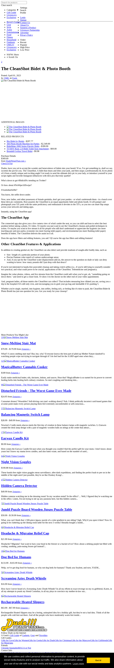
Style (9, 27)
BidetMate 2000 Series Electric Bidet (23, 146)
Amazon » (26, 349)
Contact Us (25, 22)
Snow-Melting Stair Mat (18, 343)
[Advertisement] (57, 101)
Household (11, 40)
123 (2, 361)
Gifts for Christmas (62, 640)
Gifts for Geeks (35, 640)
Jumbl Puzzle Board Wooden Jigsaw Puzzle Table (36, 509)
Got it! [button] (98, 660)
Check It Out (7, 163)
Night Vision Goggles (16, 462)
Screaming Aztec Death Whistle (23, 578)
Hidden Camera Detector (19, 485)
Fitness (10, 37)
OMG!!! (10, 45)
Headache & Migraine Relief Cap (25, 533)
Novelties (43, 635)
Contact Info (6, 650)
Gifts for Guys (7, 640)
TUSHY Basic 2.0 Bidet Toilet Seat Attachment (28, 149)
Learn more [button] (78, 663)
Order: (23, 40)
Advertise (24, 32)
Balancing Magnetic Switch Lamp (25, 414)
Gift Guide (11, 12)
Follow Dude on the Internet (13, 633)
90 (2, 385)
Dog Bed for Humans (16, 557)
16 (2, 551)
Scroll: (10, 57)
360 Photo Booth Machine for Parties (23, 144)
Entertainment (13, 32)
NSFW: (10, 54)
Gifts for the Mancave (80, 640)
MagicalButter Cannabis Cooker (24, 367)
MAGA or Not (24, 648)
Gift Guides (6, 638)
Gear (9, 25)
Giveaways (12, 15)
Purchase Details (8, 156)
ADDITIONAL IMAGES (12, 122)
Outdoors (11, 42)
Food (9, 35)
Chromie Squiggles (9, 648)
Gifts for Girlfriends (99, 640)
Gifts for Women (21, 640)
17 (2, 432)
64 (2, 456)
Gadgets (25, 635)
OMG (6, 78)
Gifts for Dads (48, 640)
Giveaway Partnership (30, 30)
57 (2, 408)
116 (2, 337)
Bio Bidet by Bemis (15, 141)
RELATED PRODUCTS (12, 136)
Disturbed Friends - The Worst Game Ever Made (36, 390)
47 (2, 480)
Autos (9, 30)
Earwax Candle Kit (15, 438)
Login (22, 17)
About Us (24, 25)
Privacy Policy (26, 35)
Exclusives (11, 17)
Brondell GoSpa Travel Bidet (19, 151)
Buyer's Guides (13, 22)
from (19, 349)
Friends (4, 645)
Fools (14, 78)
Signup (23, 20)
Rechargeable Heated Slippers (22, 602)
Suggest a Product (28, 27)
